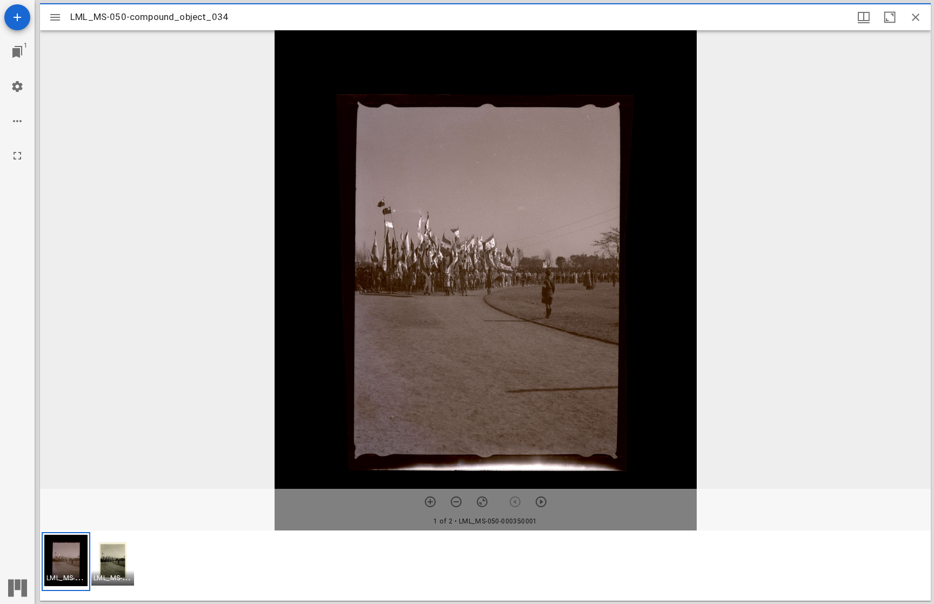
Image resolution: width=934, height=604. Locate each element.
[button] (66, 561)
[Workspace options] (17, 121)
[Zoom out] (456, 502)
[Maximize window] (890, 17)
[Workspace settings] (17, 86)
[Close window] (916, 17)
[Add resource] (17, 17)
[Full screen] (17, 156)
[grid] (485, 565)
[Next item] (541, 502)
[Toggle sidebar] (55, 17)
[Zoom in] (430, 502)
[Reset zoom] (482, 502)
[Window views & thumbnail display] (864, 17)
